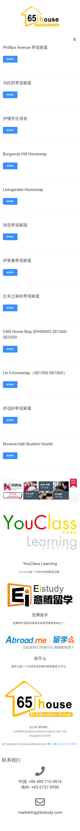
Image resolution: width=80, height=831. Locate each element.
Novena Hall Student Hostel (28, 444)
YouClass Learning (40, 563)
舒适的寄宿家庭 (17, 408)
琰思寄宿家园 (15, 225)
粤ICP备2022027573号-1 (62, 744)
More (10, 59)
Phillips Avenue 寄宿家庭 (25, 47)
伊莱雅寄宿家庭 (17, 260)
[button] (74, 39)
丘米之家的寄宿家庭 (21, 296)
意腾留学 (40, 615)
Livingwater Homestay (23, 189)
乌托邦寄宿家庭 (17, 83)
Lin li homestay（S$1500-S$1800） (35, 373)
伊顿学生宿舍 (15, 118)
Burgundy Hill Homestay (25, 154)
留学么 (40, 658)
